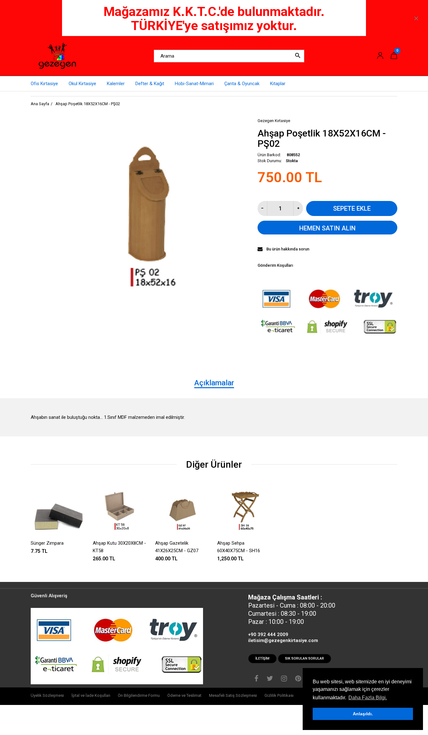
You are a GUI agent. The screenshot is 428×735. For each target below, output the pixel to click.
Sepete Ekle (352, 208)
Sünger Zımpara (47, 543)
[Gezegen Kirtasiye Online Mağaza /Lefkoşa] (57, 56)
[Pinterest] (298, 679)
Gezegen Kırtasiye (274, 120)
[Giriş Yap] (380, 55)
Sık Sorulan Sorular (304, 658)
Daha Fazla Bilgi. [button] (367, 697)
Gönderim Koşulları (275, 265)
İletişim (262, 658)
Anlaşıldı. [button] (363, 713)
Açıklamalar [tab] (214, 383)
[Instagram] (284, 679)
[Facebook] (256, 679)
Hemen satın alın (327, 228)
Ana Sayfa (40, 103)
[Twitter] (270, 679)
